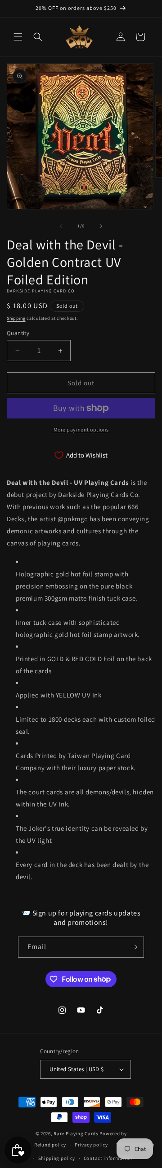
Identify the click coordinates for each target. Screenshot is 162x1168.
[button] (18, 37)
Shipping (16, 318)
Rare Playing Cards (76, 1133)
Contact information (108, 1158)
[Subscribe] (134, 947)
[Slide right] (101, 226)
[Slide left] (61, 226)
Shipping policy (57, 1158)
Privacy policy (91, 1145)
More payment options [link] (81, 429)
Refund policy (50, 1145)
